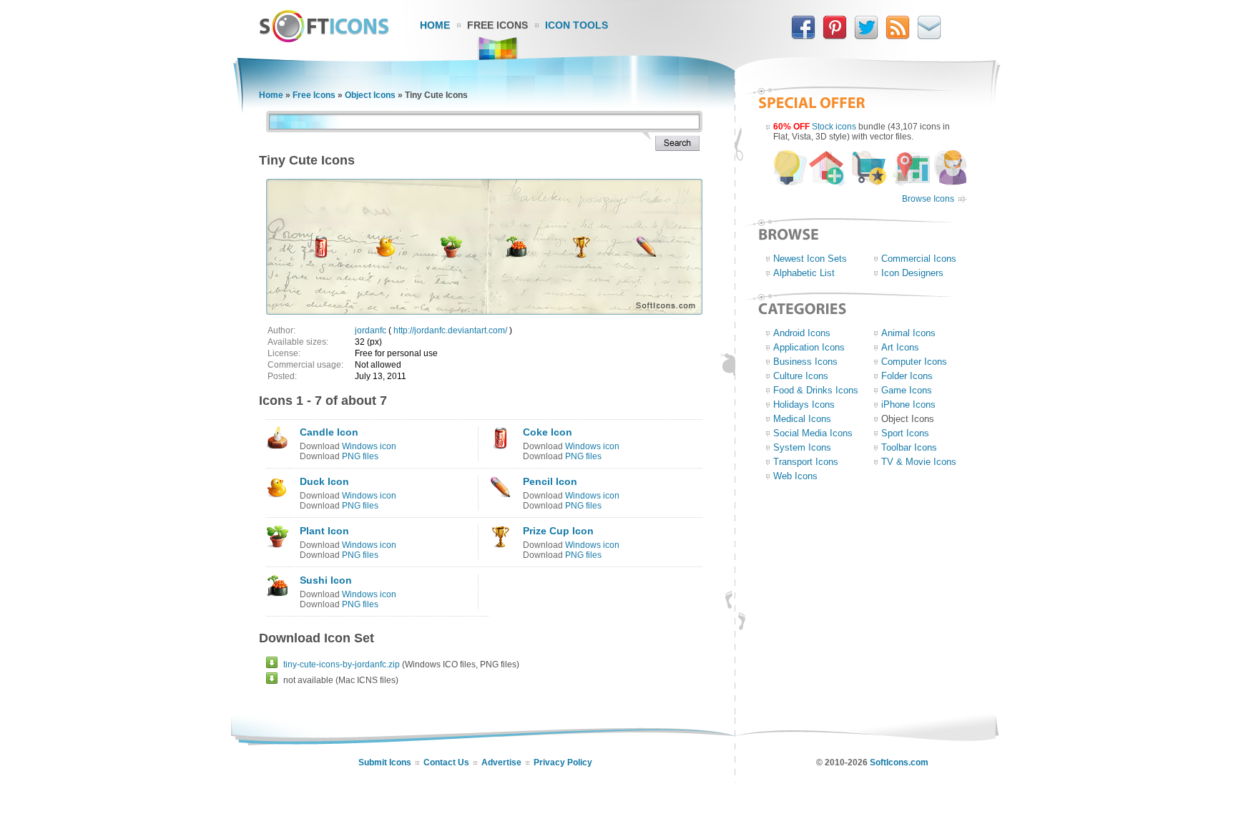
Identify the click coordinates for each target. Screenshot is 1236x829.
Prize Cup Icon (558, 530)
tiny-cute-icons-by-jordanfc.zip (341, 664)
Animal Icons (908, 333)
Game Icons (906, 390)
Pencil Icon (550, 481)
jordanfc (370, 330)
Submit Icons (384, 762)
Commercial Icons (918, 258)
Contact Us (446, 762)
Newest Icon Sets (810, 258)
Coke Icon (547, 432)
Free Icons (497, 25)
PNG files (360, 456)
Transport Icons (805, 461)
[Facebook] (803, 36)
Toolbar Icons (909, 447)
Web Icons (795, 476)
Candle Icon (329, 432)
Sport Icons (905, 433)
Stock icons (834, 127)
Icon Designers (912, 273)
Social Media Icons (813, 433)
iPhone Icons (908, 404)
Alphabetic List (804, 273)
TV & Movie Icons (918, 461)
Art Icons (900, 347)
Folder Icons (907, 376)
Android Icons (801, 333)
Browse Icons (928, 199)
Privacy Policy (563, 762)
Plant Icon (324, 530)
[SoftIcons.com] (324, 39)
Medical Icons (802, 418)
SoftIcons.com (899, 762)
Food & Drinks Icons (815, 390)
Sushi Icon (326, 580)
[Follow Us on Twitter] (866, 36)
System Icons (802, 447)
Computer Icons (914, 361)
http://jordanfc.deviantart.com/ (450, 330)
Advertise (501, 762)
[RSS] (897, 36)
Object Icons (370, 95)
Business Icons (805, 361)
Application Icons (809, 347)
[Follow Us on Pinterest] (834, 36)
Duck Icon (324, 481)
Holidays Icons (804, 404)
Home (435, 25)
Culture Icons (800, 376)
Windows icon (369, 446)
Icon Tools (576, 25)
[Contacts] (929, 36)
